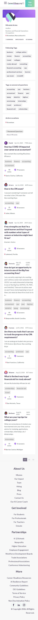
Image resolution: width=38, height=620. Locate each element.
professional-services (14, 72)
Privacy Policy (19, 597)
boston (27, 72)
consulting (23, 64)
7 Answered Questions (15, 131)
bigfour (25, 97)
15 (25, 460)
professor (17, 105)
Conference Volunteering (19, 565)
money (9, 56)
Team (19, 482)
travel (9, 60)
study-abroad (12, 64)
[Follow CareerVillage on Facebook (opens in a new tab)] (13, 605)
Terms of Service (19, 593)
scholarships (23, 109)
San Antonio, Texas (13, 403)
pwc (27, 93)
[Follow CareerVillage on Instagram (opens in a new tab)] (24, 605)
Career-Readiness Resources (19, 578)
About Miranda (12, 135)
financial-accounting (14, 68)
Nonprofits (19, 542)
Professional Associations (19, 561)
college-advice (21, 52)
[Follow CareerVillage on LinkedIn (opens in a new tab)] (19, 605)
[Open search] (23, 3)
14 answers (21, 248)
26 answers (21, 208)
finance (17, 56)
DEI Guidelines (19, 589)
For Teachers (19, 522)
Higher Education (19, 546)
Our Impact (19, 479)
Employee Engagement (19, 550)
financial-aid (11, 109)
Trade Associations (19, 557)
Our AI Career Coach (19, 502)
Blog (19, 490)
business (10, 52)
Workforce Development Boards (19, 554)
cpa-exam (10, 76)
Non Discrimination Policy (19, 601)
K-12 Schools (19, 538)
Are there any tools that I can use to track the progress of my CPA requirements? (19, 334)
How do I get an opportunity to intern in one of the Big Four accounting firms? (17, 270)
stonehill (20, 76)
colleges (17, 60)
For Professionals (19, 518)
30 (29, 460)
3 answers (20, 397)
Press (19, 494)
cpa (25, 68)
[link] (19, 160)
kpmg (9, 97)
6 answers (20, 356)
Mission (19, 475)
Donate (19, 526)
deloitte (17, 97)
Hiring (19, 486)
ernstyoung (11, 101)
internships (22, 101)
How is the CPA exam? (14, 189)
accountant (11, 93)
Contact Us (19, 498)
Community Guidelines (19, 585)
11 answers (21, 444)
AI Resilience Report (19, 582)
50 (33, 460)
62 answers (21, 312)
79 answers (21, 170)
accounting (27, 56)
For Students (19, 514)
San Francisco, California (15, 362)
